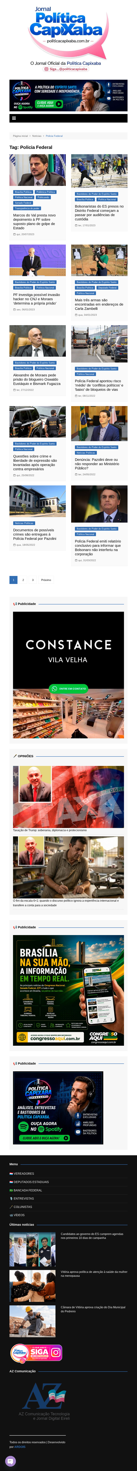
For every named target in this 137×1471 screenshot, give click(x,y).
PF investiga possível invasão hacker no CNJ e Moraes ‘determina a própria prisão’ (36, 299)
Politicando (43, 197)
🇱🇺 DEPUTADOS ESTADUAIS (29, 1182)
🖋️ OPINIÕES (23, 756)
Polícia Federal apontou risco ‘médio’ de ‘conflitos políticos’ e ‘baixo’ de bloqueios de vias (99, 385)
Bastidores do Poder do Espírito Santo (96, 194)
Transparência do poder (27, 208)
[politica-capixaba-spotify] (68, 95)
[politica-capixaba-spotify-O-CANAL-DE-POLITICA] (58, 1107)
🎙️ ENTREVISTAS (21, 1198)
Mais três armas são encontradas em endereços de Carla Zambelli (99, 304)
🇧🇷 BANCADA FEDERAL (25, 1190)
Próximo (46, 579)
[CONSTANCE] (68, 674)
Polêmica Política (46, 192)
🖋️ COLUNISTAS (20, 1206)
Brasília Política (23, 192)
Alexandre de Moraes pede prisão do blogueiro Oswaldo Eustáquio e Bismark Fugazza (36, 379)
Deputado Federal (107, 287)
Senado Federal (23, 203)
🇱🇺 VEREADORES (21, 1173)
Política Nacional (23, 197)
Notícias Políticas (86, 452)
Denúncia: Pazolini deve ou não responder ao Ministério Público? (97, 464)
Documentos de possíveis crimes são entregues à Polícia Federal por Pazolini (34, 534)
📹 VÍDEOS (17, 1215)
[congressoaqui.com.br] (68, 990)
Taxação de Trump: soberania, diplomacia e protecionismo (50, 830)
